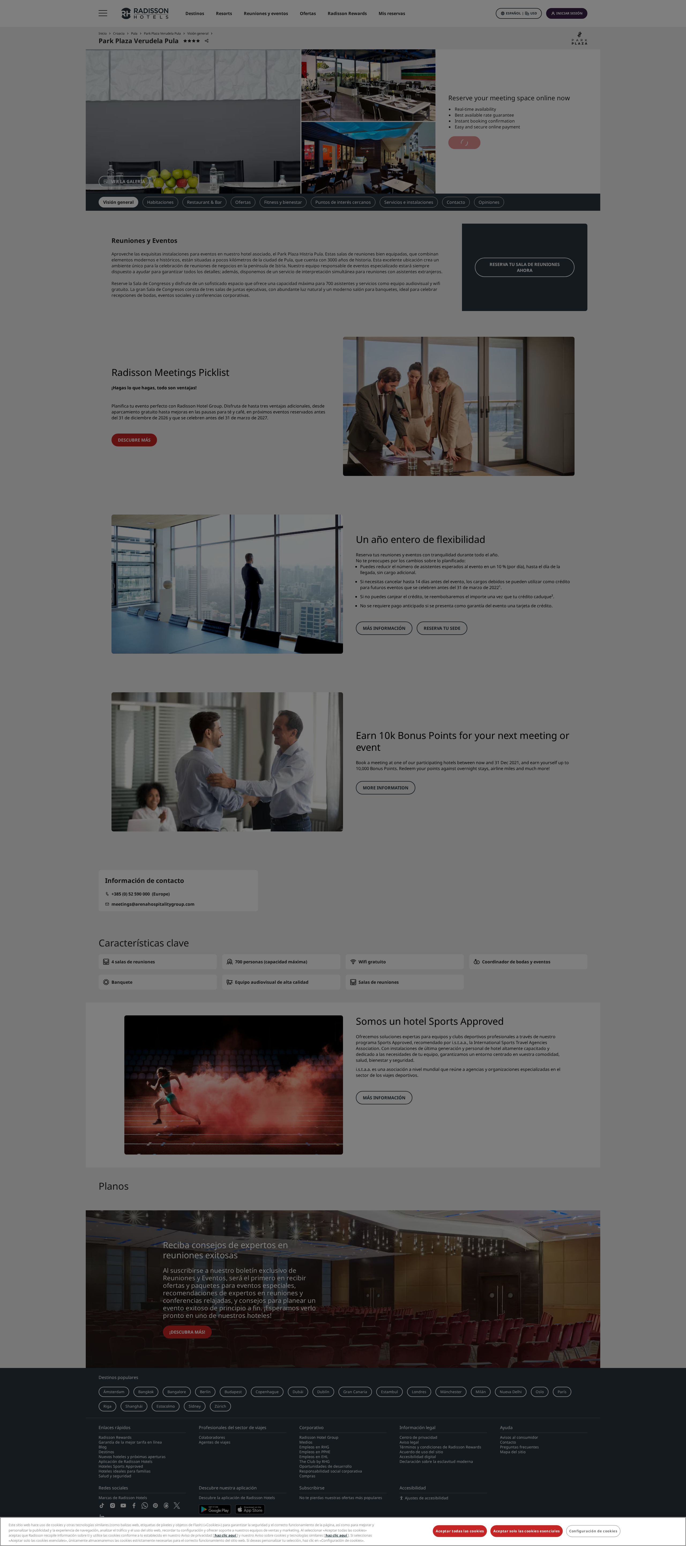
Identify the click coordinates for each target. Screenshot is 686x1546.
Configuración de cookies (593, 1531)
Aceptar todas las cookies (460, 1531)
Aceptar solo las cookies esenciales (526, 1531)
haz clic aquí (225, 1535)
